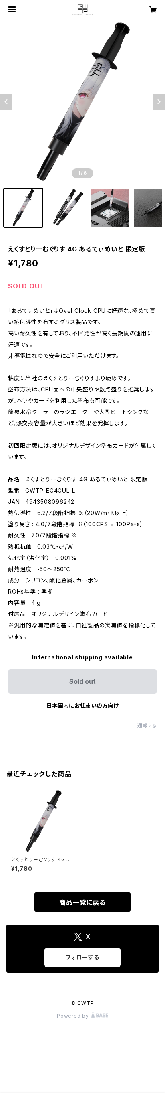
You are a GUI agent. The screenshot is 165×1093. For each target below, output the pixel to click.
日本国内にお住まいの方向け (82, 705)
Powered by (74, 1016)
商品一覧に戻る (82, 902)
